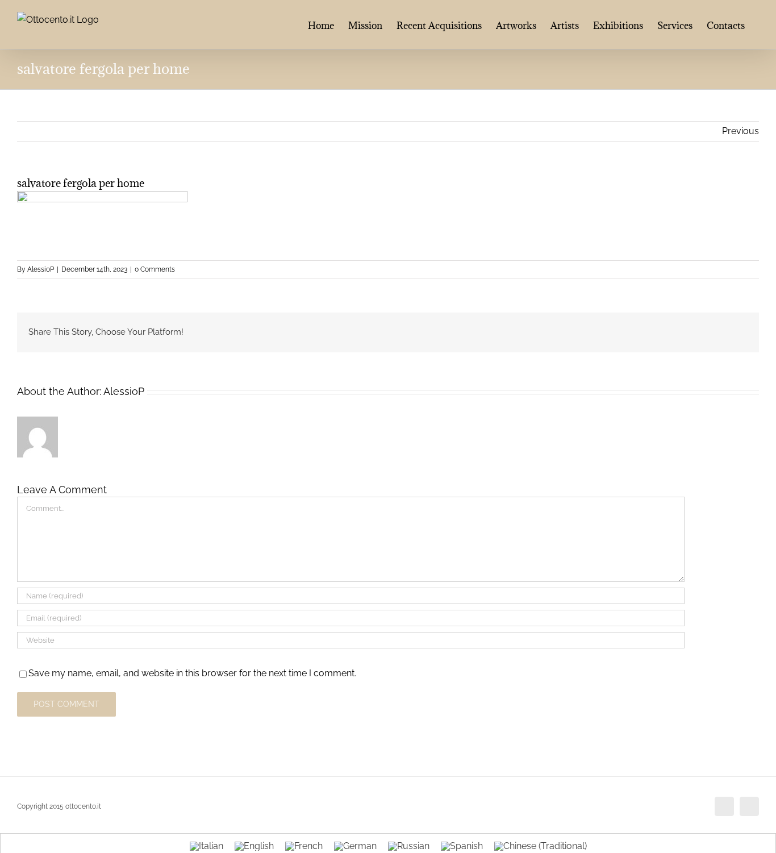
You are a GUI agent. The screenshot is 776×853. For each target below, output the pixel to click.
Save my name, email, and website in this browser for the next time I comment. (192, 673)
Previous (740, 131)
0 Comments (155, 269)
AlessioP (40, 269)
